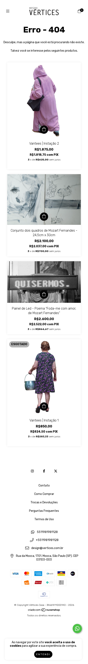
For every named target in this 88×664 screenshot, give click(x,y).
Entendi (43, 654)
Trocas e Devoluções (44, 502)
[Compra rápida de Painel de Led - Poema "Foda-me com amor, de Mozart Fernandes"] (44, 294)
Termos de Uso (44, 519)
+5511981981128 (47, 540)
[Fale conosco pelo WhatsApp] (77, 628)
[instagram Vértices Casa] (32, 471)
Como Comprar (44, 494)
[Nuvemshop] (44, 610)
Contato (44, 485)
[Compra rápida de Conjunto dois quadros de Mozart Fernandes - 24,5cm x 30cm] (44, 216)
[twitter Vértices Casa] (55, 471)
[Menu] (8, 11)
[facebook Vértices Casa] (44, 471)
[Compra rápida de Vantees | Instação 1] (44, 406)
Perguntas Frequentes (44, 511)
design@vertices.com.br (47, 548)
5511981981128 (47, 532)
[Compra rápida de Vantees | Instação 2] (44, 129)
